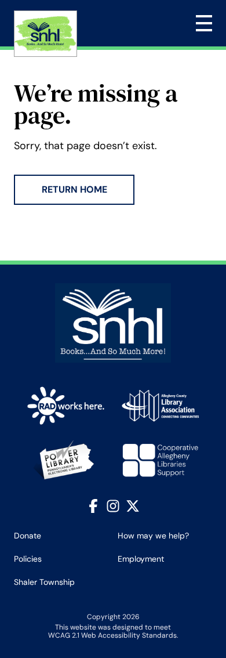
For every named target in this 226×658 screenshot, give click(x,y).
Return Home (74, 189)
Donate (27, 535)
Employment (141, 559)
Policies (28, 559)
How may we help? (153, 535)
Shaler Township (44, 582)
